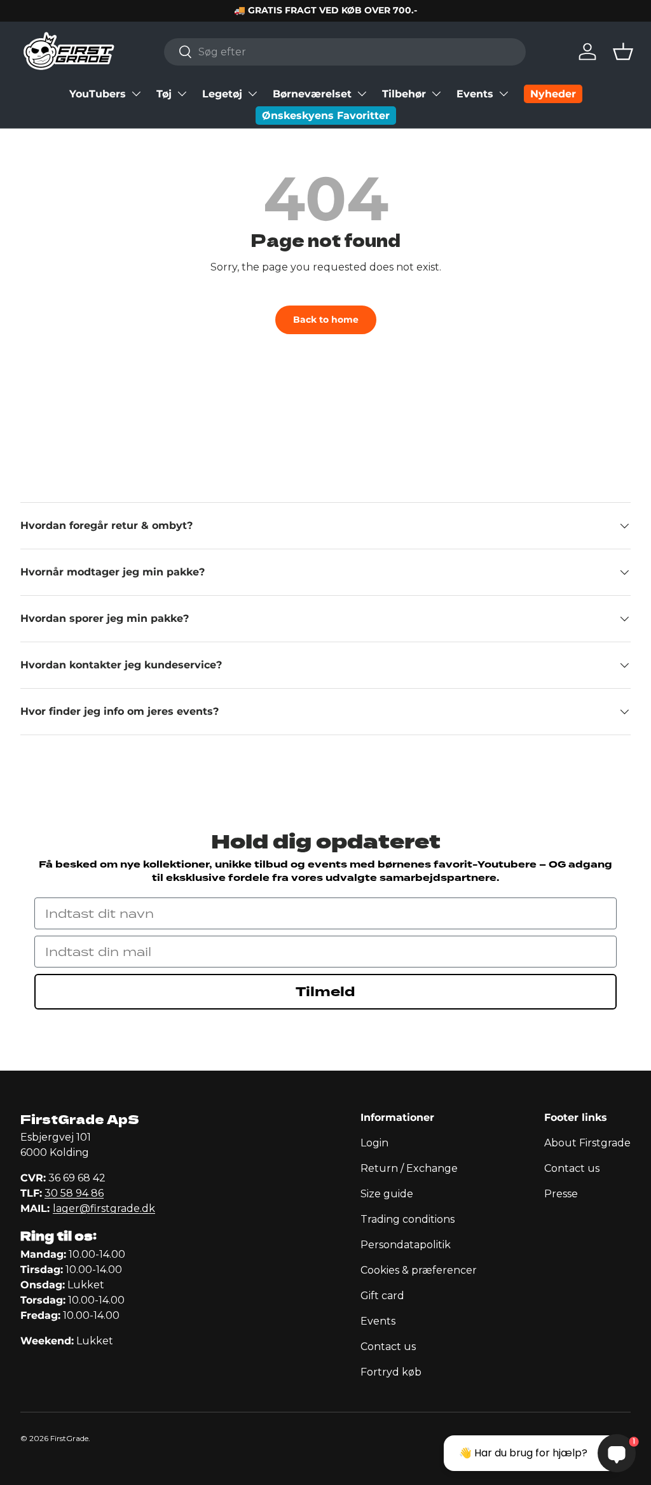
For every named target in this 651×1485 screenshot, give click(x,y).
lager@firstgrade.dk (104, 1208)
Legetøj (222, 94)
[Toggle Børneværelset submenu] (361, 93)
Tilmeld (325, 991)
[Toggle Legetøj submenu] (252, 93)
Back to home (326, 319)
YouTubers (97, 94)
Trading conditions (407, 1219)
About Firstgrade (587, 1143)
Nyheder (553, 94)
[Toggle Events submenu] (503, 93)
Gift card (382, 1296)
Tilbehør (404, 94)
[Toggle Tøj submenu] (181, 93)
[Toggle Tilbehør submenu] (436, 93)
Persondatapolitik (405, 1245)
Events (474, 94)
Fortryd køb (390, 1372)
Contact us (388, 1347)
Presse (561, 1194)
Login (374, 1143)
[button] (623, 52)
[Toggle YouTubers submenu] (136, 93)
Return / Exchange (409, 1168)
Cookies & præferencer (418, 1270)
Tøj (164, 94)
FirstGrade (69, 1438)
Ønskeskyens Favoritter (326, 115)
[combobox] (345, 52)
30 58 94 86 (74, 1193)
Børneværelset (312, 94)
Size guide (386, 1194)
